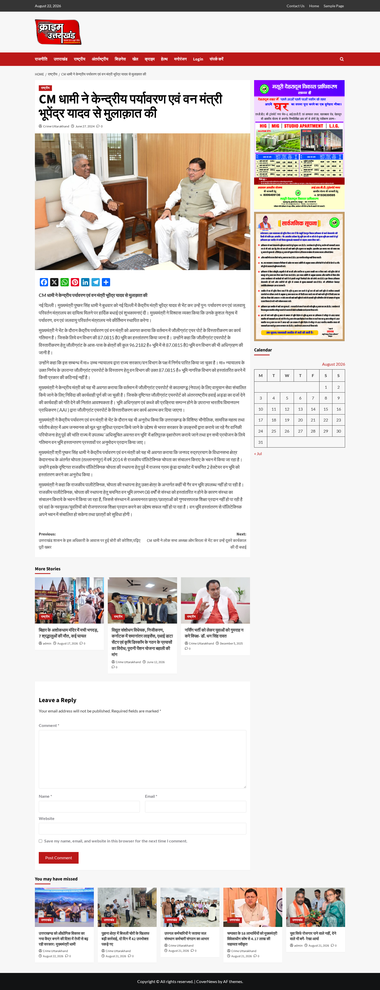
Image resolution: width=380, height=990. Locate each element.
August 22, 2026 (53, 956)
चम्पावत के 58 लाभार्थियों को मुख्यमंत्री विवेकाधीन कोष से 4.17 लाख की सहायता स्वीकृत (252, 939)
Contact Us (296, 6)
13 (300, 409)
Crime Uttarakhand (56, 126)
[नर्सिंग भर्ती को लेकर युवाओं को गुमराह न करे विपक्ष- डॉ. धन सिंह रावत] (215, 600)
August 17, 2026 (67, 643)
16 (338, 409)
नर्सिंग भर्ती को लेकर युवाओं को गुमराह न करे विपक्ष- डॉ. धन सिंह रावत (214, 633)
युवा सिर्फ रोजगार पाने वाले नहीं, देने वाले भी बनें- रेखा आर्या (313, 936)
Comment (49, 725)
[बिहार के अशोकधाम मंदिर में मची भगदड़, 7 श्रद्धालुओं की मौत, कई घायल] (69, 600)
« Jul (258, 453)
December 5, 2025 (231, 643)
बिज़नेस (120, 59)
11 (273, 409)
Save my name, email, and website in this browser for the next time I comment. (115, 840)
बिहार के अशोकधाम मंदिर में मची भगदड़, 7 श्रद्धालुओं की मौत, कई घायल (68, 633)
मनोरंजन (180, 59)
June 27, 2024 (85, 126)
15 (325, 409)
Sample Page (334, 6)
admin (47, 643)
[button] (342, 59)
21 (313, 420)
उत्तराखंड (60, 59)
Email (151, 796)
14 (313, 409)
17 (260, 420)
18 (273, 420)
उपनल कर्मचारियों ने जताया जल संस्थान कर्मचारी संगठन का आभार (186, 936)
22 (325, 420)
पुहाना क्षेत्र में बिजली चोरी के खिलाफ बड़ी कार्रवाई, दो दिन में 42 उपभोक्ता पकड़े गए (125, 939)
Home (314, 6)
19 (287, 420)
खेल (135, 59)
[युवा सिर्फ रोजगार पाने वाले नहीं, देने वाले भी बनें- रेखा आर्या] (315, 907)
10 (260, 409)
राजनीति (41, 59)
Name (45, 796)
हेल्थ (164, 59)
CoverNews (206, 981)
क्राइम (150, 59)
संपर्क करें (216, 59)
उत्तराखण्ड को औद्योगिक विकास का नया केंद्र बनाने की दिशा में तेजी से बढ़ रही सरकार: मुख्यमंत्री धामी (63, 939)
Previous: (89, 540)
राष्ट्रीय (79, 59)
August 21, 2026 (116, 956)
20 (300, 420)
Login (198, 59)
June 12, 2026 (156, 662)
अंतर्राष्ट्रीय (100, 59)
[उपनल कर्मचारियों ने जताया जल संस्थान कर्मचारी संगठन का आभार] (190, 907)
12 (287, 409)
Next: (196, 540)
